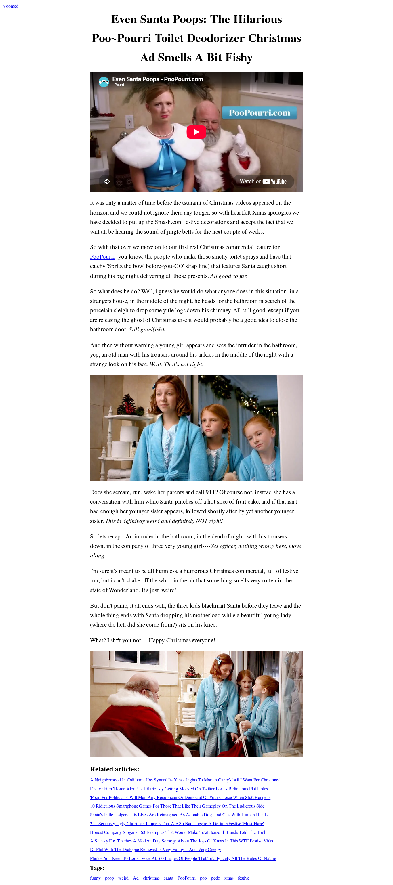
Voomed (10, 6)
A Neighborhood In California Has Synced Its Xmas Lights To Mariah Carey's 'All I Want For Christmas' (185, 780)
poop (109, 878)
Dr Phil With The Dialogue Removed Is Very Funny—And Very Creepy (155, 849)
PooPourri (102, 256)
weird (123, 878)
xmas (229, 878)
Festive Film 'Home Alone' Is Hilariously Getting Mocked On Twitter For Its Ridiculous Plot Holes (179, 788)
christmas (151, 878)
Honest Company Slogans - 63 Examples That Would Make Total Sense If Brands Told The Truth (178, 832)
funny (95, 878)
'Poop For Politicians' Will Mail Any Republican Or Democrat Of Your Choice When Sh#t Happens (180, 797)
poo (203, 878)
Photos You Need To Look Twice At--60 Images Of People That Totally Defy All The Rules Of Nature (183, 858)
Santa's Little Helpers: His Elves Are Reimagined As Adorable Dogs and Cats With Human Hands (179, 814)
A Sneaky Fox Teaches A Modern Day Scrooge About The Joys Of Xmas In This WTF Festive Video (182, 841)
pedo (215, 878)
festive (243, 878)
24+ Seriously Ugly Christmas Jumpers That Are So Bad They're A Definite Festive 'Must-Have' (177, 823)
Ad (136, 878)
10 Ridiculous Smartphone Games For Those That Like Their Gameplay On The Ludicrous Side (177, 806)
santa (168, 878)
